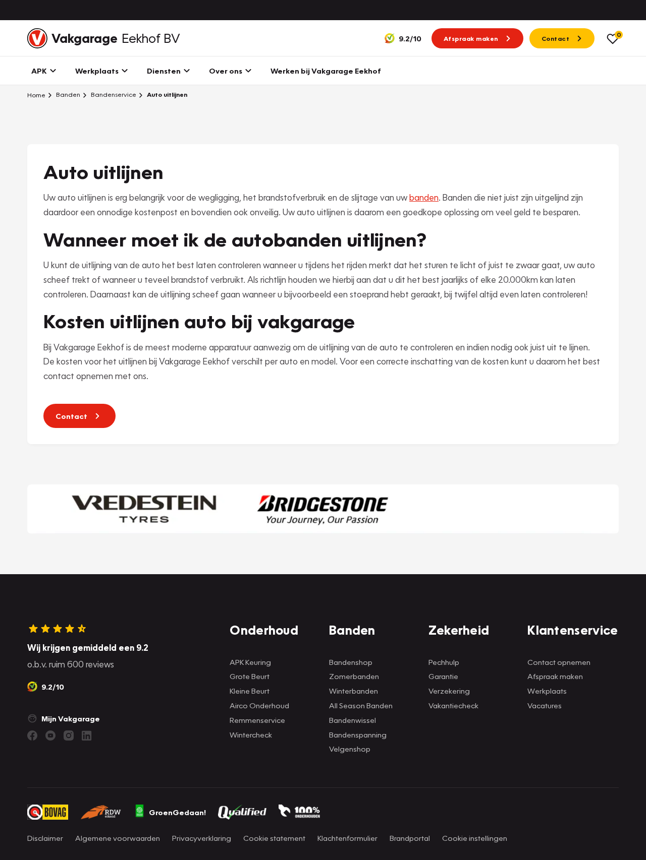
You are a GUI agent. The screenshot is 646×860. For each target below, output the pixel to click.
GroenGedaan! (177, 812)
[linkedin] (87, 735)
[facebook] (32, 735)
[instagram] (69, 735)
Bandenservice (112, 94)
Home (36, 95)
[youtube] (50, 735)
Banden (67, 94)
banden (424, 197)
